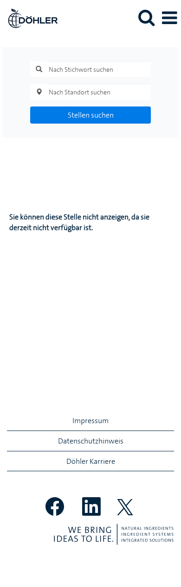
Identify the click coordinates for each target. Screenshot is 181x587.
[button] (169, 18)
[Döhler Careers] (29, 17)
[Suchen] (146, 18)
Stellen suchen (91, 115)
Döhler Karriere (90, 461)
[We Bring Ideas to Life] (113, 534)
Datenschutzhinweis (90, 441)
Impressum (90, 420)
